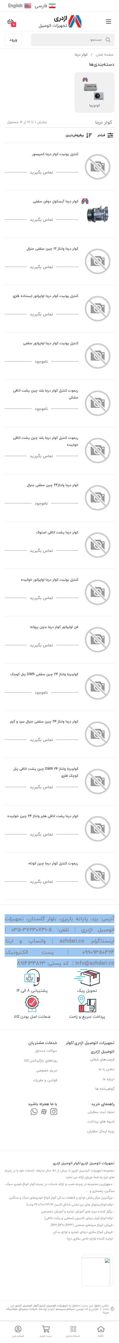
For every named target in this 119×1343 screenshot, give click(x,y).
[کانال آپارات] (43, 1112)
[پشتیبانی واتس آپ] (34, 1112)
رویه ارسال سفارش (100, 1131)
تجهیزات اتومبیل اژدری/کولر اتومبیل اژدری (41, 1305)
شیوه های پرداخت (101, 1121)
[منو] (108, 21)
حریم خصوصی (46, 1070)
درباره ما (108, 1079)
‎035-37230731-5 (31, 929)
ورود (13, 39)
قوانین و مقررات (45, 1080)
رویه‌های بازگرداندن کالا (40, 1061)
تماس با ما (106, 1069)
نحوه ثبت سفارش (101, 1112)
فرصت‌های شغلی (102, 1059)
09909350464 (98, 952)
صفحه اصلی (104, 55)
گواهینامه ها (104, 1089)
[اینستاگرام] (53, 1112)
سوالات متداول (46, 1051)
